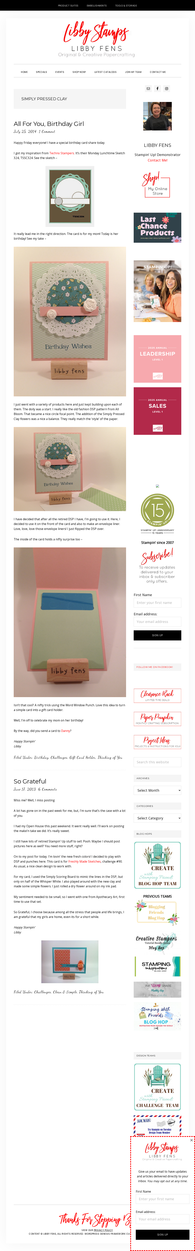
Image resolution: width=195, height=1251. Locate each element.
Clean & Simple (65, 992)
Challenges (59, 757)
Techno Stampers (61, 153)
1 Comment (47, 131)
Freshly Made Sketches (84, 861)
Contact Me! (157, 160)
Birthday (41, 757)
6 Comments (47, 789)
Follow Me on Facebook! (155, 667)
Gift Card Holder (83, 757)
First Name (143, 594)
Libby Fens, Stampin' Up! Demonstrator (97, 41)
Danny (65, 731)
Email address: (145, 614)
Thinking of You (110, 757)
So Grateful (30, 781)
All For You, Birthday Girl (49, 123)
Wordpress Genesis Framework (105, 1233)
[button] (174, 68)
